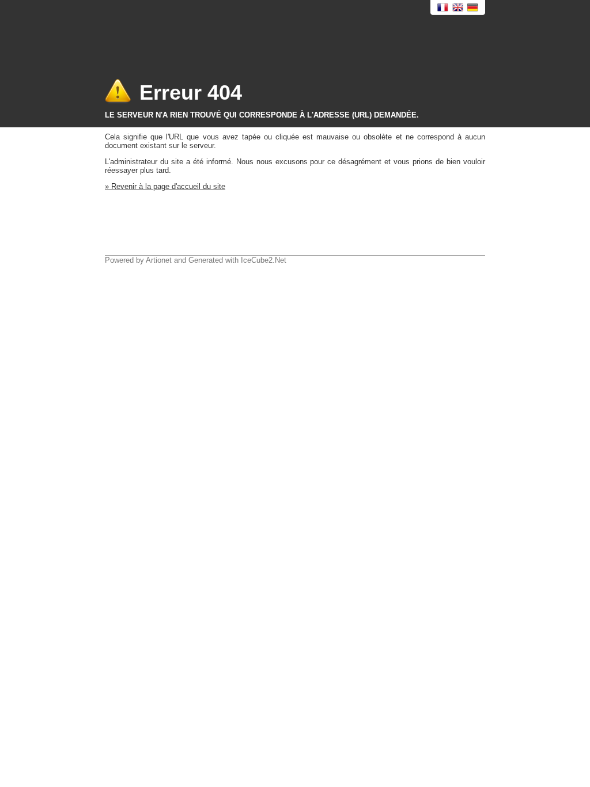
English (458, 7)
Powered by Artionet (138, 260)
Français (443, 7)
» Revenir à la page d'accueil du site (165, 186)
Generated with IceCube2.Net (237, 260)
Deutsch (473, 7)
